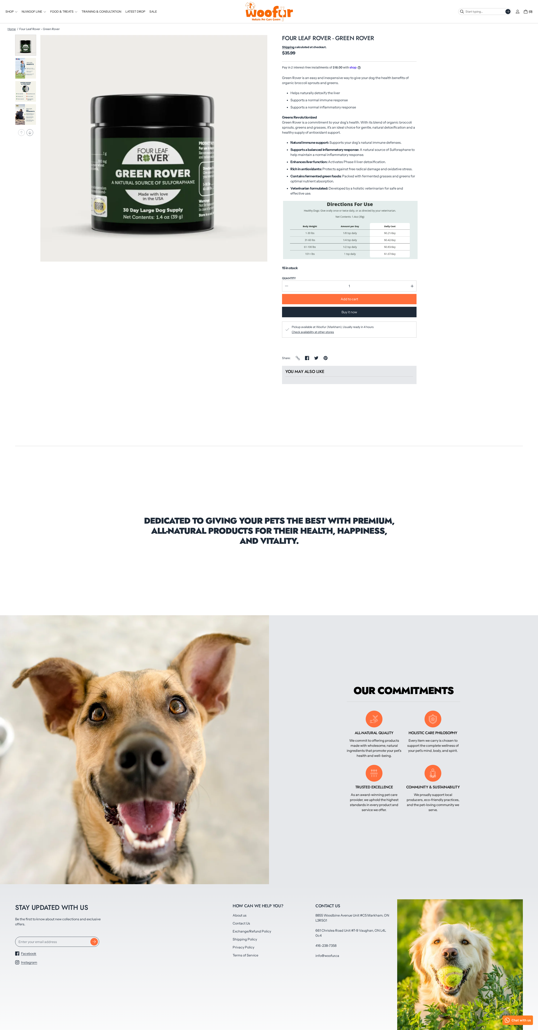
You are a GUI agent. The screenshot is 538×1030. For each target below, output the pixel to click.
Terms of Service (245, 955)
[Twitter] (316, 358)
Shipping (288, 47)
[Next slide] (29, 132)
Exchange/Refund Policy (252, 931)
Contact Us (241, 923)
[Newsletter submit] (94, 942)
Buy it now (349, 312)
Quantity (289, 278)
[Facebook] (307, 358)
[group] (25, 45)
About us (240, 915)
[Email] (297, 358)
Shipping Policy (245, 939)
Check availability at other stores (313, 332)
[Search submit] (507, 11)
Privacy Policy (243, 947)
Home (12, 29)
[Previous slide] (21, 132)
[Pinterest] (325, 358)
